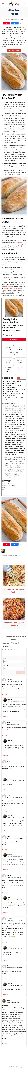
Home (6, 19)
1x (18, 378)
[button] (3, 330)
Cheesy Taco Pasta (7, 293)
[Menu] (3, 3)
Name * (5, 658)
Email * (5, 665)
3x (24, 378)
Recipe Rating (5, 643)
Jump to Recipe (14, 50)
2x (21, 378)
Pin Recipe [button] (15, 339)
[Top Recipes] (14, 3)
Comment (4, 646)
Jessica (9, 549)
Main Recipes (11, 19)
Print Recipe (8, 335)
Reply (5, 694)
